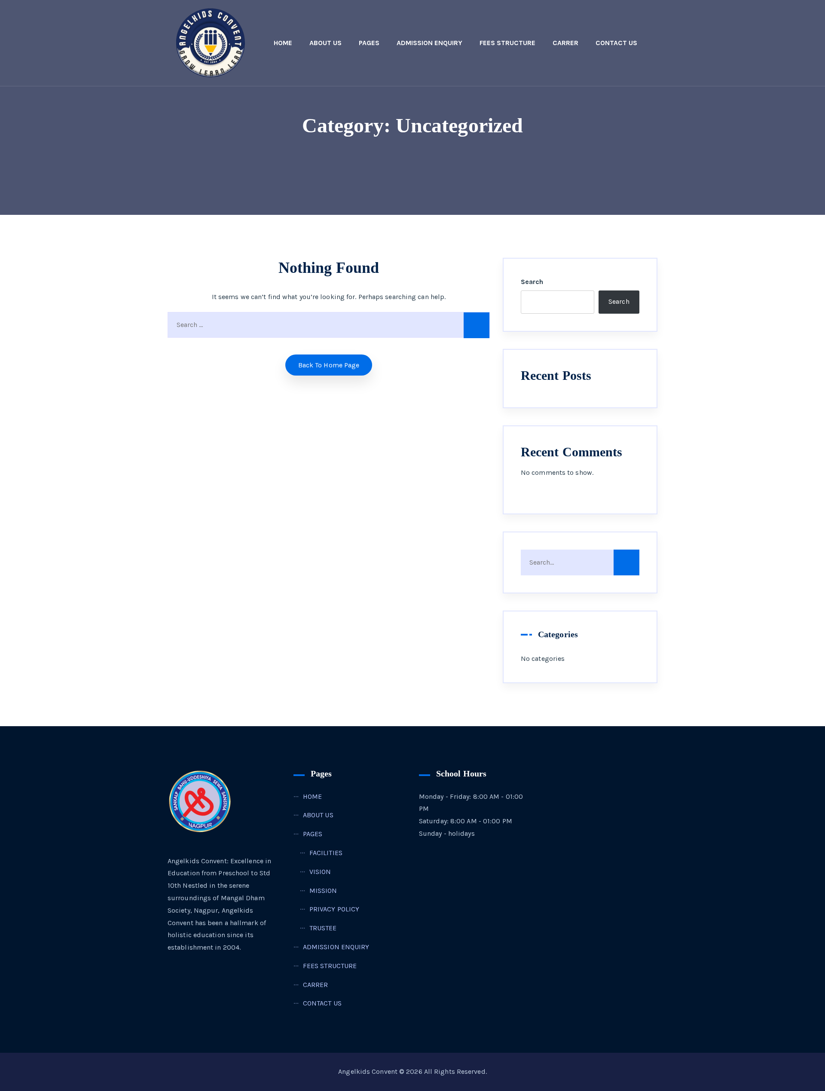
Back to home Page (329, 365)
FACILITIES (325, 853)
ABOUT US (325, 43)
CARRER (565, 43)
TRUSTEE (323, 928)
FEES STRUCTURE (507, 43)
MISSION (323, 890)
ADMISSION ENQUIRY (429, 43)
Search (532, 282)
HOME (283, 43)
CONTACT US (616, 43)
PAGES (369, 43)
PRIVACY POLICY (334, 909)
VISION (320, 872)
